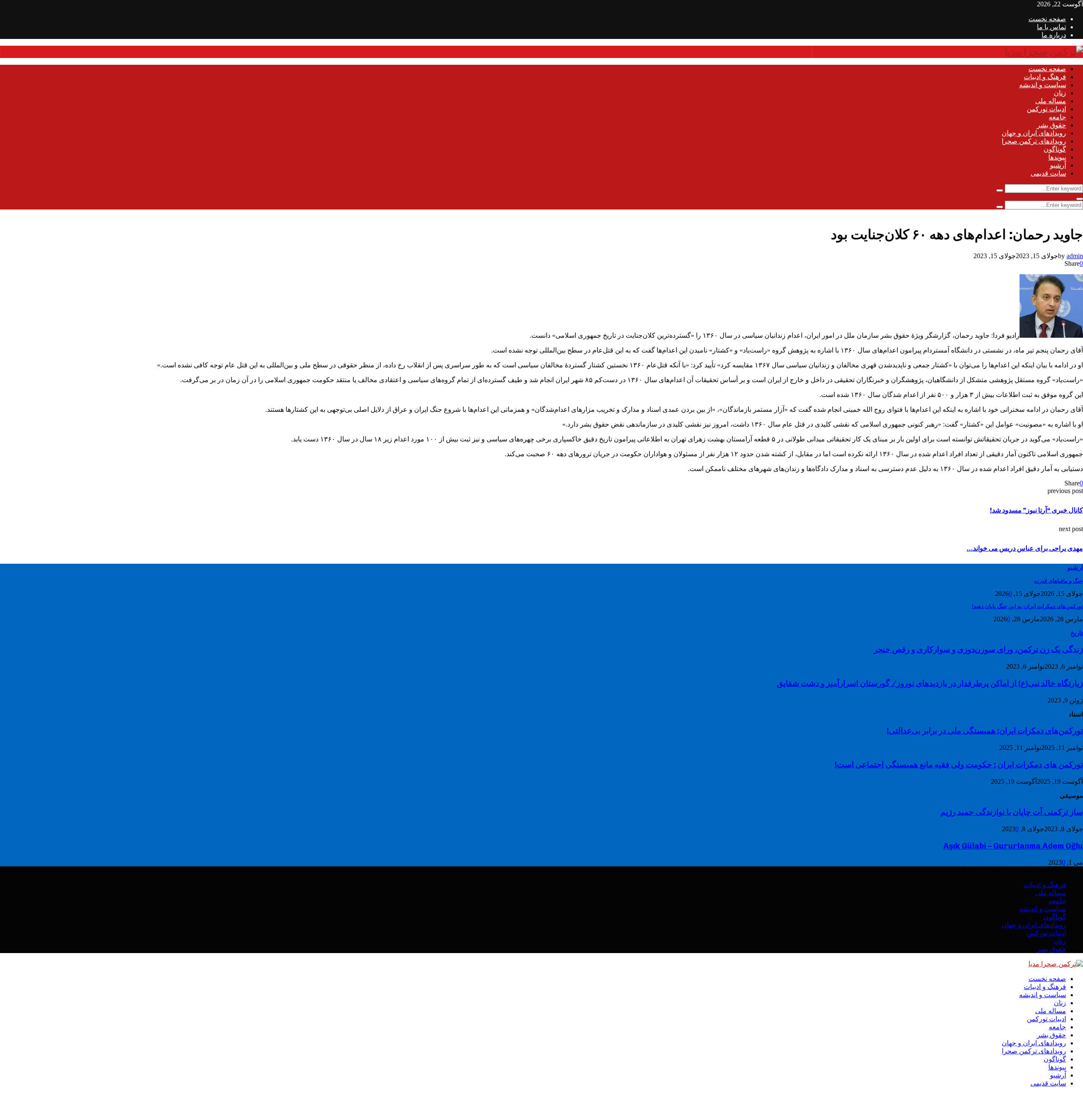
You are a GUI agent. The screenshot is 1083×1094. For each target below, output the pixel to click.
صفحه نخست (1047, 18)
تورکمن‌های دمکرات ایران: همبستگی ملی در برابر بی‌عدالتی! (985, 731)
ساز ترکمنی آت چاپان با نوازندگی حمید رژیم (1011, 812)
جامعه (1057, 117)
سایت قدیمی (1048, 173)
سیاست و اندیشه (1042, 84)
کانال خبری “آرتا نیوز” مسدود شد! (1036, 510)
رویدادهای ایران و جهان (1034, 133)
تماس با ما (1051, 26)
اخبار (1076, 213)
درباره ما (1054, 35)
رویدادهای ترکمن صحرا (1034, 141)
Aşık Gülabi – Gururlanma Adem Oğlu (1013, 846)
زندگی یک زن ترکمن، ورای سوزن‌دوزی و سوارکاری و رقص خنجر (978, 649)
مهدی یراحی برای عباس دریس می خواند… (1025, 548)
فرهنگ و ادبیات (1045, 76)
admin (1075, 255)
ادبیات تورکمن (1046, 109)
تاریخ (1076, 633)
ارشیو (1075, 567)
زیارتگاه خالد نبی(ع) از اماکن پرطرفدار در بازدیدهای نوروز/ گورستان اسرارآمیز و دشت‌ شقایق (930, 683)
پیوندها (1057, 157)
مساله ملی (1050, 101)
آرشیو (1058, 165)
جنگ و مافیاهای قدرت (1058, 581)
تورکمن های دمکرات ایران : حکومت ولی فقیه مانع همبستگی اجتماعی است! (959, 764)
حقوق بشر (1051, 125)
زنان (1060, 92)
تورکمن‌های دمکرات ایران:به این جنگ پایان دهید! (1027, 606)
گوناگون (1055, 149)
